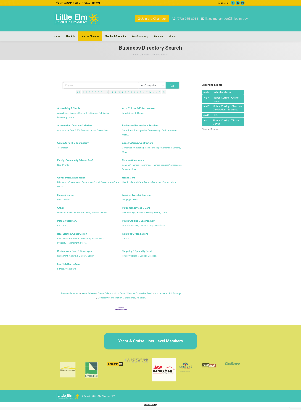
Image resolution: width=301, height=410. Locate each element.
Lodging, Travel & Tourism (136, 195)
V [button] (146, 92)
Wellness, (126, 212)
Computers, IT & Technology (73, 142)
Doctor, (166, 182)
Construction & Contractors (137, 142)
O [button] (125, 92)
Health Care (128, 177)
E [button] (95, 92)
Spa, (134, 212)
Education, (62, 182)
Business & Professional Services (140, 125)
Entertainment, (129, 113)
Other (60, 207)
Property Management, (68, 243)
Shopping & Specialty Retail (137, 251)
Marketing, (62, 117)
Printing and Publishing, (97, 113)
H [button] (104, 92)
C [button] (89, 92)
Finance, (126, 169)
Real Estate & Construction (72, 233)
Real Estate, (62, 238)
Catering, (73, 256)
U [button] (143, 92)
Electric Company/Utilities (152, 225)
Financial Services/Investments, (167, 165)
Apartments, (98, 238)
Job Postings (175, 293)
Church (125, 238)
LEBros (216, 115)
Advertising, (63, 113)
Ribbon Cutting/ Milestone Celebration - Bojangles (227, 108)
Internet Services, (130, 225)
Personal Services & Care (136, 207)
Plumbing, (176, 148)
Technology (62, 148)
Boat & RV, (75, 130)
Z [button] (159, 92)
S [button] (137, 92)
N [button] (122, 92)
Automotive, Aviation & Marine (74, 125)
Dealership (102, 130)
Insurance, (146, 165)
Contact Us (103, 298)
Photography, (140, 130)
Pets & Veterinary (67, 220)
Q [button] (131, 92)
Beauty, (157, 212)
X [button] (153, 92)
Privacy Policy (150, 404)
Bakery (91, 256)
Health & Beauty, (145, 212)
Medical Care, (136, 182)
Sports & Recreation (68, 263)
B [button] (86, 92)
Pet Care (61, 225)
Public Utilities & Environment (138, 220)
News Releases (89, 293)
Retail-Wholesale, (130, 256)
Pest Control (63, 200)
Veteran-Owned (99, 212)
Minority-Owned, (82, 212)
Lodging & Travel (130, 200)
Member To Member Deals (140, 293)
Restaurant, (62, 256)
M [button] (119, 92)
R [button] (134, 92)
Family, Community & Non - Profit (75, 160)
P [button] (128, 92)
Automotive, (63, 130)
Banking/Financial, (131, 165)
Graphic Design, (77, 113)
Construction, (128, 148)
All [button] (164, 92)
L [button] (115, 92)
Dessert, (83, 256)
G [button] (101, 92)
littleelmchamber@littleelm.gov (226, 18)
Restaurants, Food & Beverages (74, 251)
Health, (125, 182)
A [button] (83, 92)
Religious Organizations (135, 233)
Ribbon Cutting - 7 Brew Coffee (226, 122)
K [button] (112, 92)
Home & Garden (66, 195)
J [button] (109, 92)
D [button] (92, 92)
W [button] (150, 92)
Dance (140, 113)
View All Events (210, 129)
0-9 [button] (78, 92)
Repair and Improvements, (157, 148)
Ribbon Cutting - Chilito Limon (226, 99)
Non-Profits (63, 165)
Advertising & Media (68, 108)
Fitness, (61, 269)
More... (72, 117)
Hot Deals (120, 293)
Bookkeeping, (154, 130)
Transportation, (88, 130)
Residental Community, (80, 238)
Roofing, (140, 148)
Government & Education (71, 177)
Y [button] (156, 92)
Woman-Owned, (65, 212)
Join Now (141, 298)
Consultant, (127, 130)
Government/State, (110, 182)
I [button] (107, 92)
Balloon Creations (148, 256)
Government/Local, (91, 182)
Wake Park (70, 269)
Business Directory (70, 293)
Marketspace (160, 293)
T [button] (140, 92)
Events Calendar (106, 293)
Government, (74, 182)
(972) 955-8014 (187, 18)
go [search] (173, 85)
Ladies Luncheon (222, 92)
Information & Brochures (123, 298)
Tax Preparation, (169, 130)
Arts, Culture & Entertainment (139, 108)
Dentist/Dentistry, (153, 182)
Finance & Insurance (133, 160)
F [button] (98, 92)
